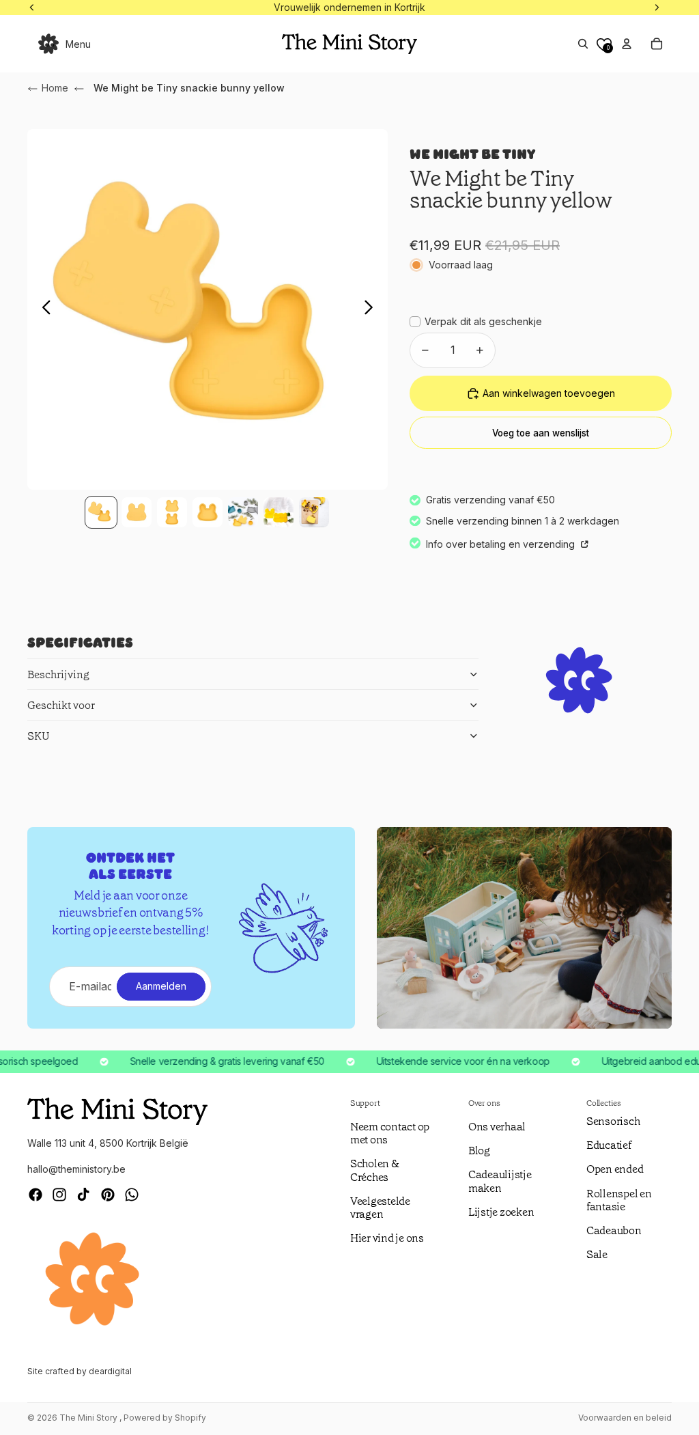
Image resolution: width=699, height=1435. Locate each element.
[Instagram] (59, 1194)
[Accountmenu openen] (627, 44)
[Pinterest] (108, 1194)
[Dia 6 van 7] (278, 512)
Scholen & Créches (374, 1170)
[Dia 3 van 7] (172, 512)
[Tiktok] (83, 1194)
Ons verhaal (497, 1126)
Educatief (608, 1145)
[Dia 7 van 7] (314, 512)
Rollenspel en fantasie (619, 1200)
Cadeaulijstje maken (500, 1181)
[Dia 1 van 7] (101, 512)
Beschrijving (58, 674)
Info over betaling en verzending (501, 544)
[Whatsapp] (132, 1194)
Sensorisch (613, 1121)
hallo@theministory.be (76, 1169)
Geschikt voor (61, 705)
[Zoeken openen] (583, 44)
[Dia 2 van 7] (137, 512)
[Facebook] (35, 1194)
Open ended (615, 1169)
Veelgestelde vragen (380, 1207)
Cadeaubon (614, 1230)
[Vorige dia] (42, 309)
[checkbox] (476, 321)
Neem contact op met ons (389, 1133)
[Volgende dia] (372, 309)
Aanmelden (161, 986)
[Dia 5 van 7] (243, 512)
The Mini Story (89, 1417)
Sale (597, 1254)
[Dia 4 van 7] (207, 512)
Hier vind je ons (387, 1238)
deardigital (110, 1371)
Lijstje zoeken (501, 1212)
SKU (38, 736)
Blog (479, 1150)
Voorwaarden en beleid (625, 1417)
